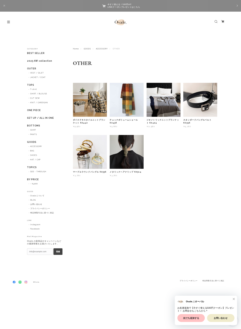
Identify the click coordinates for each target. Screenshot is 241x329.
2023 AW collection (39, 61)
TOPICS (32, 167)
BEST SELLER (36, 53)
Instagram (35, 225)
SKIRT (33, 130)
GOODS (87, 49)
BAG (32, 151)
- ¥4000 (34, 184)
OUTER (31, 68)
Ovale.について (37, 196)
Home (76, 49)
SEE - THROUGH (38, 172)
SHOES (33, 155)
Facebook (35, 229)
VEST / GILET (37, 73)
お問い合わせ (36, 204)
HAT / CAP (35, 160)
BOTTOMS (33, 125)
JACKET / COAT (38, 77)
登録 (58, 251)
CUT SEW (35, 98)
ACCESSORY (102, 49)
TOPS (30, 85)
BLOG (33, 200)
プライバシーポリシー (40, 208)
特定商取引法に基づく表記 (42, 213)
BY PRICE (33, 179)
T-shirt (33, 89)
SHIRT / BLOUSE (38, 94)
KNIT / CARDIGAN (39, 103)
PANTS (33, 134)
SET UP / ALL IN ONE (40, 118)
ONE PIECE (34, 110)
